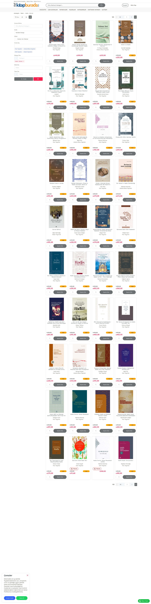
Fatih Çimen (126, 94)
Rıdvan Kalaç (56, 464)
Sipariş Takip (30, 1)
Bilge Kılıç (79, 140)
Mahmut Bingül (126, 325)
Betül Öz (126, 371)
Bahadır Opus (56, 140)
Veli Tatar (102, 186)
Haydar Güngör (80, 48)
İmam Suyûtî (79, 464)
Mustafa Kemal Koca (102, 94)
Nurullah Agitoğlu (125, 48)
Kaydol (125, 5)
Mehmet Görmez (102, 140)
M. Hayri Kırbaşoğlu (103, 48)
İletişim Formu (37, 1)
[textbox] (28, 45)
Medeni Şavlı (125, 232)
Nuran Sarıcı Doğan (79, 232)
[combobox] (28, 45)
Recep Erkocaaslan (103, 279)
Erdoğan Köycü (103, 371)
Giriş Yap (133, 5)
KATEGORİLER (81, 10)
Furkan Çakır (125, 140)
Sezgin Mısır (103, 232)
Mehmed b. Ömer (79, 186)
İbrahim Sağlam (56, 186)
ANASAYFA (43, 10)
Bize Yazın (145, 601)
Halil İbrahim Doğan (126, 417)
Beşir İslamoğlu (57, 232)
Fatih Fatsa (57, 371)
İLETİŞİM (104, 10)
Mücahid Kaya (56, 48)
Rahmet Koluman (125, 186)
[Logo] (26, 5)
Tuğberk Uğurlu (126, 279)
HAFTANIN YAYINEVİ (94, 10)
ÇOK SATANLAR (53, 10)
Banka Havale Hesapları (20, 1)
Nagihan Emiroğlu (125, 464)
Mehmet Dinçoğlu (79, 94)
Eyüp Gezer (57, 279)
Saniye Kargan (80, 371)
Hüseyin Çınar (56, 417)
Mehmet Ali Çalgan (80, 279)
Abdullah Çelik (56, 325)
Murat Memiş (102, 325)
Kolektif (57, 94)
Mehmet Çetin (102, 417)
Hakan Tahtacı (80, 325)
